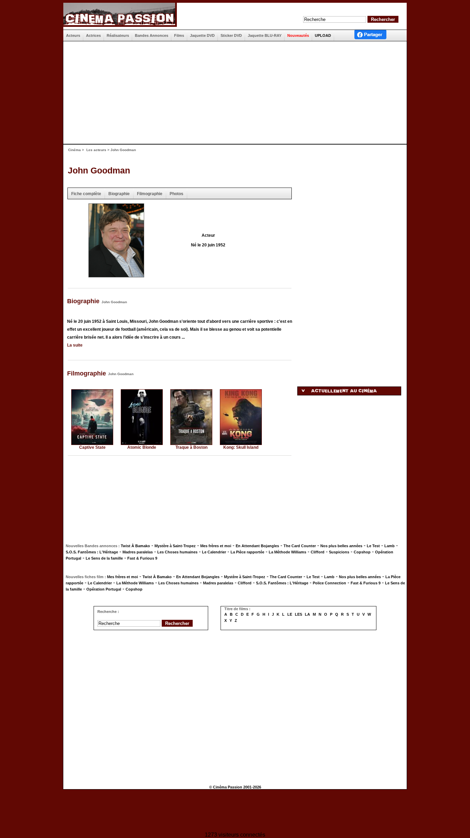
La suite (75, 345)
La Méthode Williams (287, 552)
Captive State (92, 447)
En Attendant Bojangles (257, 546)
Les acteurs (96, 150)
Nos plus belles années (341, 546)
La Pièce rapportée (247, 552)
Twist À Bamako (135, 546)
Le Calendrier (214, 552)
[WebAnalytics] (235, 811)
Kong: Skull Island (240, 447)
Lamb (389, 546)
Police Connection (329, 583)
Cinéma (74, 150)
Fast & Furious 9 (142, 558)
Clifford (317, 552)
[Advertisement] (232, 93)
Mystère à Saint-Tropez (175, 546)
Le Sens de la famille (104, 558)
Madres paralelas (137, 552)
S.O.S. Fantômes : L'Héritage (92, 552)
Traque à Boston (191, 447)
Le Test (373, 546)
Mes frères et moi (215, 546)
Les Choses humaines (177, 552)
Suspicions (339, 552)
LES (298, 614)
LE (289, 614)
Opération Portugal (103, 589)
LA (307, 614)
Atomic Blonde (141, 447)
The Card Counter (300, 546)
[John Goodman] (116, 275)
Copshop (362, 552)
